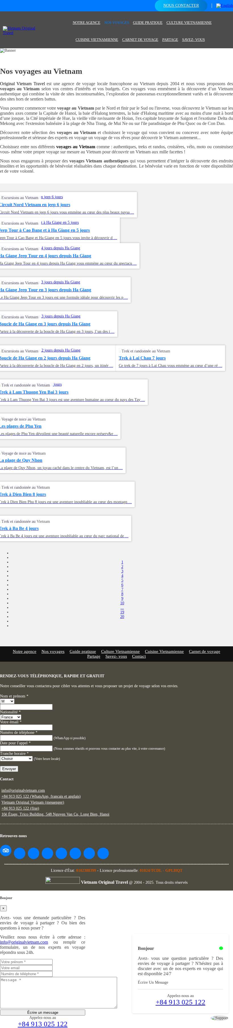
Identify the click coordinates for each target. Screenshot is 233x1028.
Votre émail (11, 722)
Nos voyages (116, 22)
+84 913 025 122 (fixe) (20, 808)
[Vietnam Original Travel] (23, 33)
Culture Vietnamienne (189, 22)
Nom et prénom (14, 696)
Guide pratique (148, 22)
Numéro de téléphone (19, 732)
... (122, 607)
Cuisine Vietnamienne (97, 39)
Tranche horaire (14, 753)
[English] (224, 5)
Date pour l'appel (15, 743)
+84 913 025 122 (180, 1002)
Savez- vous (193, 39)
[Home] (68, 17)
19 (122, 612)
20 (122, 617)
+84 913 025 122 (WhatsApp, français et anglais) (41, 796)
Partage (170, 39)
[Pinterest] (61, 853)
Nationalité (10, 712)
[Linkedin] (89, 853)
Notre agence (86, 22)
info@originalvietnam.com (23, 790)
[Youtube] (33, 853)
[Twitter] (47, 853)
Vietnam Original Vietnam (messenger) (32, 802)
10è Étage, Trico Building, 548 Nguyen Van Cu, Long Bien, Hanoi (55, 814)
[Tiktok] (103, 853)
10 (122, 603)
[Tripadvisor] (5, 850)
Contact (139, 656)
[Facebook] (19, 853)
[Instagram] (75, 853)
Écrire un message (42, 1012)
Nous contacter (181, 5)
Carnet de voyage (140, 39)
